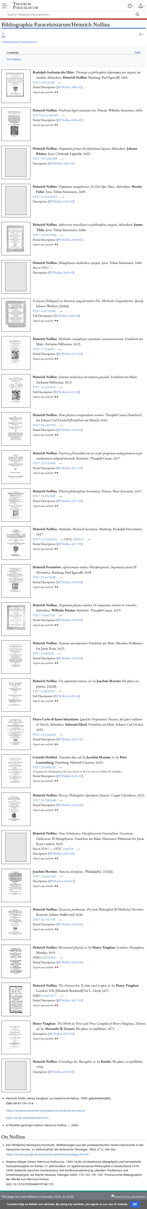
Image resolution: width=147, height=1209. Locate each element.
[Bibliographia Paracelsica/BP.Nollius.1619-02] (15, 657)
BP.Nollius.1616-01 (69, 430)
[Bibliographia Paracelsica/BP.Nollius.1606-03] (16, 314)
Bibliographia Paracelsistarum (20, 42)
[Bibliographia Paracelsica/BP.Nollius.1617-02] (15, 505)
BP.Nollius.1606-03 (67, 315)
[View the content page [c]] (3, 34)
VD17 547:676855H (45, 115)
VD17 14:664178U (44, 876)
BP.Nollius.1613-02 (67, 392)
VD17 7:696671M (44, 615)
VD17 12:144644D (44, 734)
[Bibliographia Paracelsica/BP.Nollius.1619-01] (15, 619)
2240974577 (48, 995)
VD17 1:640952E (43, 653)
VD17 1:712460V (43, 349)
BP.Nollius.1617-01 (69, 468)
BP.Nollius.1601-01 (69, 87)
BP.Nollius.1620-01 (67, 696)
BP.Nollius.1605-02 (61, 201)
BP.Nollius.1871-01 (61, 1034)
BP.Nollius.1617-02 (69, 501)
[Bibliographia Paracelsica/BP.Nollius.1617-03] (15, 543)
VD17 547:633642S (45, 539)
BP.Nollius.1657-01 (69, 1000)
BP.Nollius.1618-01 (69, 582)
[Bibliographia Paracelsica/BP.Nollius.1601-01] (16, 86)
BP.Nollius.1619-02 (69, 658)
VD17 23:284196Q (44, 235)
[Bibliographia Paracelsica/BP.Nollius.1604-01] (16, 124)
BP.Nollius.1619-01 (69, 620)
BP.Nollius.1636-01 (69, 924)
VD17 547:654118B (45, 158)
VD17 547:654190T (45, 197)
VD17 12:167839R (44, 577)
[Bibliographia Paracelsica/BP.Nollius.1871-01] (16, 1037)
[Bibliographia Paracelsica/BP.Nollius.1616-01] (16, 428)
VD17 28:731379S (44, 919)
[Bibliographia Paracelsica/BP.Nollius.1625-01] (16, 847)
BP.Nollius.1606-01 (69, 239)
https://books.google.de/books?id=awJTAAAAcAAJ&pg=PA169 (47, 1154)
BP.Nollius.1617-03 (69, 544)
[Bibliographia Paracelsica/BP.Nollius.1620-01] (16, 695)
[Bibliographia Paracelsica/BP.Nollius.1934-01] (16, 1075)
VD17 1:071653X (44, 82)
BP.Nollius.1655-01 (69, 962)
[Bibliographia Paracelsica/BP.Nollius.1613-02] (15, 390)
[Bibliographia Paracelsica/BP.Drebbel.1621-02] (16, 771)
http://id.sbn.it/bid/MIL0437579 (27, 1118)
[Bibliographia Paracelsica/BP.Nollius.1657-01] (15, 999)
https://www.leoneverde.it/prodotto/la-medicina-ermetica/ (45, 1110)
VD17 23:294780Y (44, 496)
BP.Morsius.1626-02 (61, 881)
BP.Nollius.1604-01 (69, 120)
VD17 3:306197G (44, 691)
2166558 (68, 849)
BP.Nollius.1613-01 (69, 354)
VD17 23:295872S (44, 767)
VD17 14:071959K (44, 311)
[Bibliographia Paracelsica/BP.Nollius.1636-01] (16, 923)
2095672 (78, 539)
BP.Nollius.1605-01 (61, 163)
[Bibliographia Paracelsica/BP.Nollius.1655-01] (15, 961)
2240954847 (48, 957)
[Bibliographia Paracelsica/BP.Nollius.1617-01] (16, 467)
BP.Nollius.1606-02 (61, 272)
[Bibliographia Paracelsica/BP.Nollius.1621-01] (16, 733)
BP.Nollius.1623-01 (69, 805)
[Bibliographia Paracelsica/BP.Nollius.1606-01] (16, 238)
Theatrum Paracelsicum (25, 5)
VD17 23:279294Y (44, 463)
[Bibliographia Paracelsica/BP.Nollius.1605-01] (16, 162)
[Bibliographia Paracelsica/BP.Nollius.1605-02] (16, 200)
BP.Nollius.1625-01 (61, 853)
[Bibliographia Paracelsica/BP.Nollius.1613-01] (15, 352)
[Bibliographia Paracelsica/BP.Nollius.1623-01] (16, 809)
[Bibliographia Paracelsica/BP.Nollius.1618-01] (15, 581)
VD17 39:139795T (44, 425)
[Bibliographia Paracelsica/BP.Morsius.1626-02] (16, 885)
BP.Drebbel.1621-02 (69, 776)
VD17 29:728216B (44, 800)
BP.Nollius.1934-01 (61, 1072)
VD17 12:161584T (44, 387)
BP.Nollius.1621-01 (69, 739)
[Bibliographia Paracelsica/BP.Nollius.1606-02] (16, 276)
